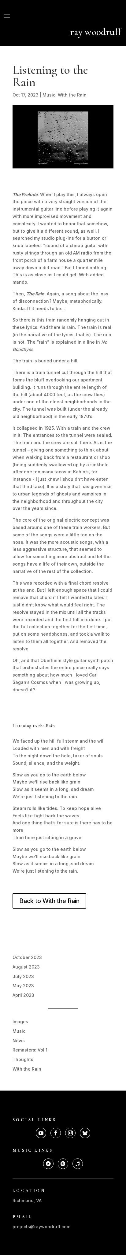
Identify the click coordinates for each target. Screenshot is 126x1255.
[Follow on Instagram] (70, 1133)
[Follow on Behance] (85, 1133)
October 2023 (27, 957)
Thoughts (23, 1059)
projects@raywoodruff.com (41, 1226)
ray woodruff (95, 32)
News (19, 1040)
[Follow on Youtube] (41, 1133)
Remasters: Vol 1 (30, 1049)
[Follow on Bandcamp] (48, 1163)
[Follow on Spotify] (63, 1163)
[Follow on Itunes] (77, 1163)
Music (49, 94)
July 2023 (23, 976)
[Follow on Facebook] (55, 1133)
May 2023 (23, 985)
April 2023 (23, 995)
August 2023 (26, 966)
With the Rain (72, 94)
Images (20, 1021)
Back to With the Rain (49, 901)
